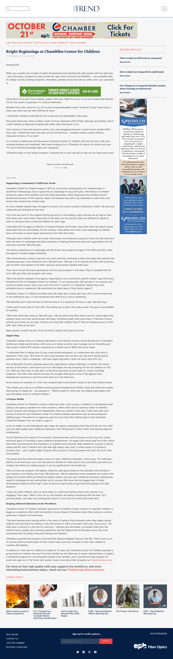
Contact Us (12, 639)
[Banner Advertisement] (60, 95)
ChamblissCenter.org (101, 560)
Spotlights (42, 43)
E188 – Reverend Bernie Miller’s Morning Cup (100, 612)
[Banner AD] (71, 37)
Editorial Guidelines (16, 647)
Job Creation (14, 43)
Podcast (28, 43)
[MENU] (164, 8)
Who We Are (12, 634)
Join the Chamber (15, 643)
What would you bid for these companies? (141, 58)
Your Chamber (77, 43)
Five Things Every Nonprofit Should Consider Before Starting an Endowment (45, 614)
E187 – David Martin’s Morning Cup (154, 612)
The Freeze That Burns (127, 611)
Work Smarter (59, 43)
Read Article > (125, 62)
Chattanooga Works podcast (85, 569)
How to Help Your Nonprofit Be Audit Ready (142, 71)
